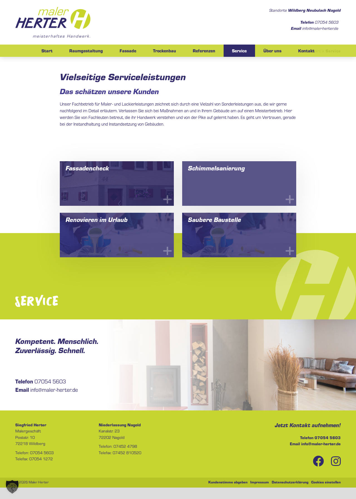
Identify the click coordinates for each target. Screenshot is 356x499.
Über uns (272, 50)
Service (239, 50)
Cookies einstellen (326, 482)
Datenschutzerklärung (290, 482)
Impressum (259, 482)
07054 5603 (319, 22)
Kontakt (306, 50)
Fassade (128, 50)
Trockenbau (164, 50)
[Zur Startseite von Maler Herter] (52, 22)
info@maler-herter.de (314, 28)
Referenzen (204, 50)
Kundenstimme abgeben (228, 482)
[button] (12, 486)
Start (47, 50)
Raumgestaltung (86, 50)
